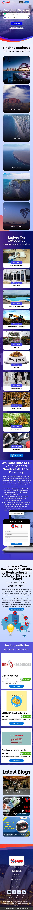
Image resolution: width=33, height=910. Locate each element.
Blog (16, 884)
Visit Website (16, 686)
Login (21, 2)
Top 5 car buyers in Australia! (17, 814)
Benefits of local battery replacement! (16, 834)
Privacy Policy (16, 887)
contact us (16, 877)
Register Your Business (16, 609)
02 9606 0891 (27, 753)
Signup (26, 2)
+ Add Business (16, 23)
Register (16, 543)
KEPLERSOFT (26, 909)
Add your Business (16, 879)
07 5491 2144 (27, 679)
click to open (16, 71)
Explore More (18, 455)
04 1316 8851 (27, 716)
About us (16, 874)
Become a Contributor (16, 27)
